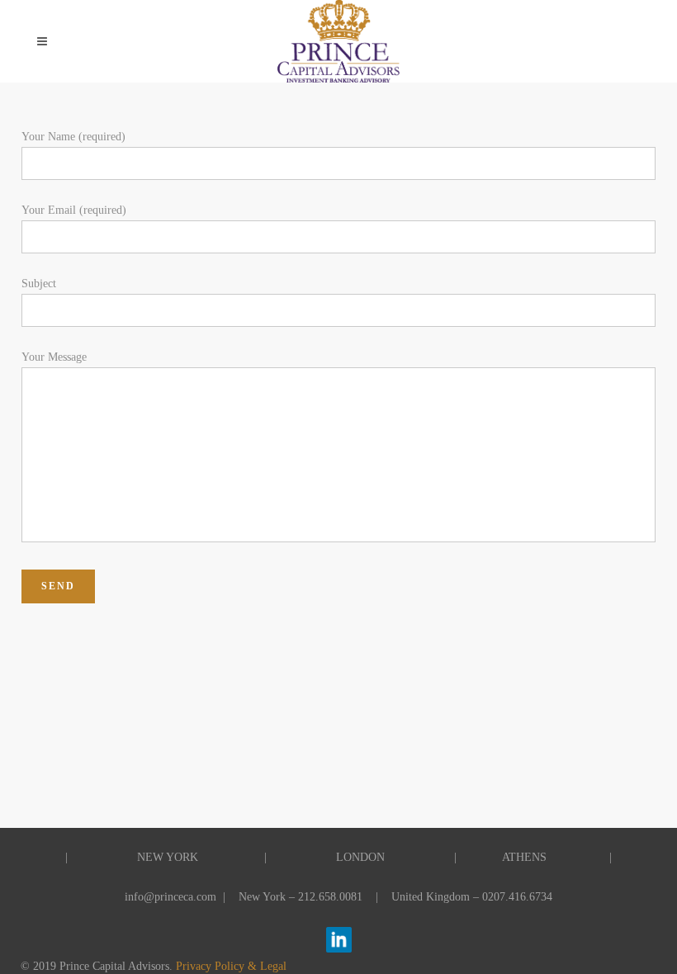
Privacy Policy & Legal (231, 966)
